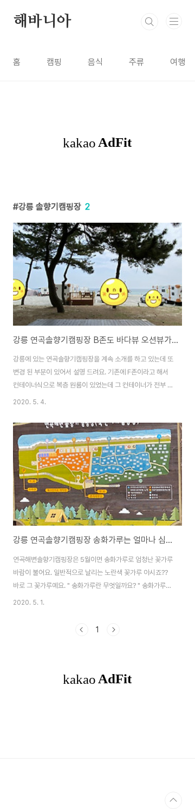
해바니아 (42, 21)
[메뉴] (174, 21)
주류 (136, 62)
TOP (173, 800)
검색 (149, 22)
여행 (177, 62)
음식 (95, 62)
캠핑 (54, 62)
